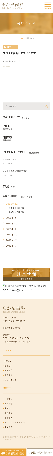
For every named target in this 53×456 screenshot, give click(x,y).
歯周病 (8, 408)
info (9, 47)
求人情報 (9, 375)
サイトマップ (10, 380)
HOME (21, 38)
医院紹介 (9, 366)
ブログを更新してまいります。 (20, 53)
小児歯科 (9, 413)
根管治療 (9, 403)
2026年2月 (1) (16, 212)
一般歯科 (9, 399)
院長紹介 (9, 370)
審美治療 (9, 427)
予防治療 (9, 418)
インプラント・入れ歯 (15, 422)
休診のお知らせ (10, 159)
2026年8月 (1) (16, 208)
